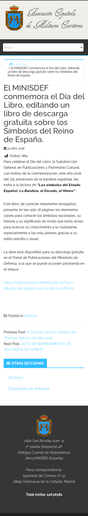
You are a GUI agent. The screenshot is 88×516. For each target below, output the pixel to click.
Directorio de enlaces (29, 388)
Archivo (16, 377)
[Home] (11, 64)
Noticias (30, 316)
